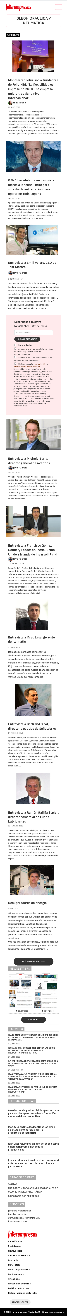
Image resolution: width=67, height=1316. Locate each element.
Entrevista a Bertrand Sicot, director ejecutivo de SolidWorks (32, 726)
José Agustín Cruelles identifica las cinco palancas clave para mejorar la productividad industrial (31, 1050)
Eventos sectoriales (18, 1221)
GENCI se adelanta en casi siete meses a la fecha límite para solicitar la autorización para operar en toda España (31, 187)
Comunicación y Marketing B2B (24, 1217)
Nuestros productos (19, 1269)
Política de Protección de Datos (27, 366)
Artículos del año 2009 (33, 961)
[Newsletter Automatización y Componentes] (21, 990)
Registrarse (14, 1246)
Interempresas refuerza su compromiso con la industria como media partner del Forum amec (33, 1063)
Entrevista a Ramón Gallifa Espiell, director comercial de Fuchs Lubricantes (33, 817)
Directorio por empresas (23, 1196)
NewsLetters (15, 1250)
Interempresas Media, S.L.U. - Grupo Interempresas (38, 1312)
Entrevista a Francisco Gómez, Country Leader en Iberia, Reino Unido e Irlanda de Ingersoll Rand (32, 550)
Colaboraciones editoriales (22, 1293)
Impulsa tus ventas (18, 1214)
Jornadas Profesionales (19, 1210)
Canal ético (14, 1264)
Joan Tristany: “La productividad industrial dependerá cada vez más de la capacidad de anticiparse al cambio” (32, 1076)
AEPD (21, 404)
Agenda (12, 1183)
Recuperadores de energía (27, 903)
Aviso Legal (40, 364)
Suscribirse (34, 1019)
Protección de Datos (19, 1283)
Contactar (13, 1260)
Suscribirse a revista (19, 1255)
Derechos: (46, 389)
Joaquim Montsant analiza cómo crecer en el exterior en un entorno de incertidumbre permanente (33, 1037)
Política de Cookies (18, 1288)
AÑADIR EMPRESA (20, 1302)
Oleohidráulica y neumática (33, 20)
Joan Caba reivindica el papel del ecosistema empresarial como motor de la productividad (32, 1089)
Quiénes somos (16, 1274)
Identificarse (15, 1241)
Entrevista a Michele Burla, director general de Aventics (29, 461)
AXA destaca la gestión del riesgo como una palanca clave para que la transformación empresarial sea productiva (33, 1113)
